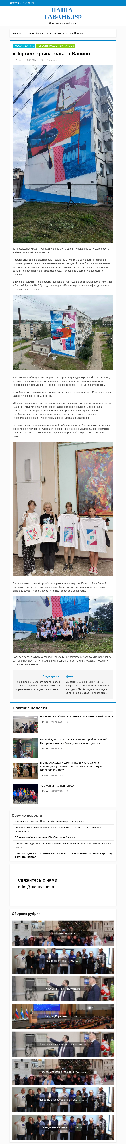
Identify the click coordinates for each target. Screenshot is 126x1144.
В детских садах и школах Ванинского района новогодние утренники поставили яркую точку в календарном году (71, 766)
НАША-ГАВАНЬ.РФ (63, 13)
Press (18, 60)
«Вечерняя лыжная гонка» (57, 785)
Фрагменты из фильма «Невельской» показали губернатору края (49, 821)
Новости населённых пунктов (55, 46)
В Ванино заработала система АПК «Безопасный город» (76, 716)
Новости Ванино (24, 46)
